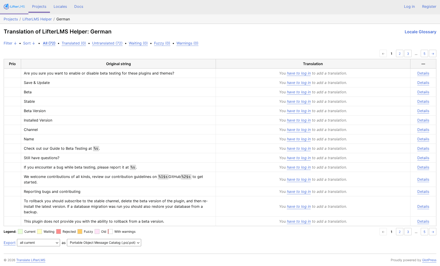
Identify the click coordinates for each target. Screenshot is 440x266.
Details (423, 73)
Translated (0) (74, 43)
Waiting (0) (138, 43)
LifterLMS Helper (37, 19)
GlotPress (429, 260)
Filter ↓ (10, 43)
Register (429, 6)
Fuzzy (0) (162, 43)
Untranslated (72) (107, 43)
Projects (39, 6)
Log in (409, 6)
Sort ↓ (29, 43)
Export (10, 242)
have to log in (299, 73)
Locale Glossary (420, 31)
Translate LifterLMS (30, 260)
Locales (60, 6)
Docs (78, 6)
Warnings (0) (187, 43)
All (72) (49, 43)
